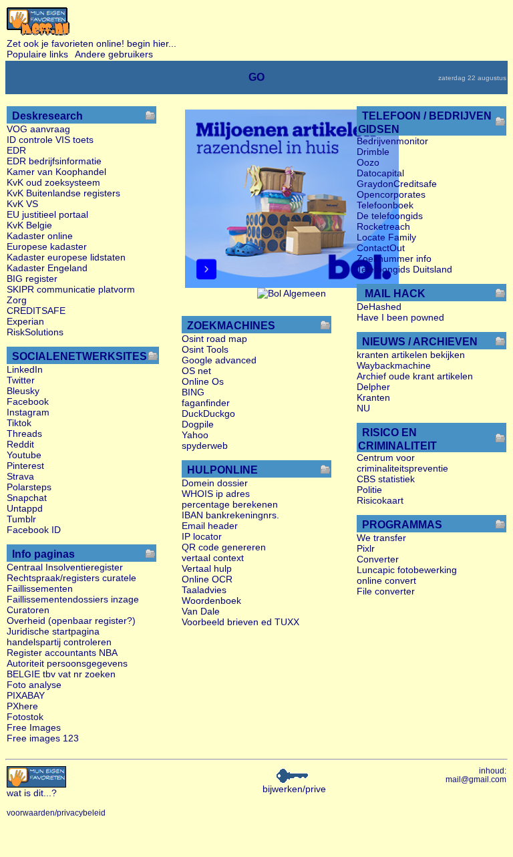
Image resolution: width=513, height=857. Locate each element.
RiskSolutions (35, 332)
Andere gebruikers (114, 54)
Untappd (25, 508)
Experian (25, 321)
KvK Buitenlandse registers (63, 193)
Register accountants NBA (62, 652)
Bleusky (23, 390)
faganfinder (206, 402)
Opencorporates (391, 194)
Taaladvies (204, 589)
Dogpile (198, 424)
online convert (386, 580)
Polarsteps (29, 487)
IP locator (202, 536)
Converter (378, 559)
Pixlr (366, 548)
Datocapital (380, 173)
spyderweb (205, 445)
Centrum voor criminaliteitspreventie (402, 463)
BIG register (32, 278)
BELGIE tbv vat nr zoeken (61, 674)
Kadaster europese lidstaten (66, 257)
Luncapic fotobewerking (407, 569)
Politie (369, 489)
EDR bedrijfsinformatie (54, 161)
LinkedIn (25, 369)
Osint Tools (205, 349)
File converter (386, 591)
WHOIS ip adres (216, 493)
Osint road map (214, 338)
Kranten (373, 397)
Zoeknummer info (394, 258)
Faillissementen (40, 588)
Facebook (28, 401)
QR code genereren (224, 547)
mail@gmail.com (476, 779)
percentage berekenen (230, 504)
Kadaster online (40, 235)
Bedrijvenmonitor (392, 141)
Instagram (28, 412)
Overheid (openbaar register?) (71, 620)
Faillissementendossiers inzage (73, 599)
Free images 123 (43, 738)
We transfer (381, 537)
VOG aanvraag (38, 129)
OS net (196, 370)
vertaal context (213, 557)
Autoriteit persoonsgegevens (67, 663)
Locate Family (386, 237)
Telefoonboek (385, 205)
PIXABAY (26, 695)
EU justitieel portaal (47, 214)
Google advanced (219, 360)
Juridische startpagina (53, 631)
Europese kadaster (47, 246)
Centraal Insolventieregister (65, 567)
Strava (20, 476)
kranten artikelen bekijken (411, 354)
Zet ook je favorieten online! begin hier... (91, 43)
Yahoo (195, 435)
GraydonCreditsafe (397, 183)
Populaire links (37, 54)
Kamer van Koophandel (56, 171)
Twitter (21, 380)
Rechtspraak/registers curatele (71, 577)
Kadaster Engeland (47, 268)
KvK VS (22, 203)
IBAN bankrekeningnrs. (230, 515)
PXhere (22, 706)
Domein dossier (215, 483)
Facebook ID (34, 529)
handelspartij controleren (59, 642)
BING (193, 392)
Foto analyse (34, 684)
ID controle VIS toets (50, 139)
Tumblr (21, 519)
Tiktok (19, 422)
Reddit (20, 444)
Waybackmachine (394, 365)
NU (363, 408)
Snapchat (27, 497)
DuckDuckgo (208, 413)
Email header (210, 525)
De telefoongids (390, 215)
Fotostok (25, 716)
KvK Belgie (29, 225)
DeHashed (379, 306)
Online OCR (207, 579)
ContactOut (381, 247)
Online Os (203, 381)
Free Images (34, 727)
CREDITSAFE (36, 310)
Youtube (24, 455)
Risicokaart (380, 500)
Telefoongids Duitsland (404, 269)
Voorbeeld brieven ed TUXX (240, 622)
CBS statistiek (386, 479)
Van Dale (201, 611)
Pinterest (25, 465)
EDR (16, 150)
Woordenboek (211, 600)
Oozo (368, 162)
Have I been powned (400, 317)
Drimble (373, 151)
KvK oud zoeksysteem (53, 182)
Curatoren (28, 610)
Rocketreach (383, 226)
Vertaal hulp (207, 568)
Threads (24, 433)
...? (32, 793)
